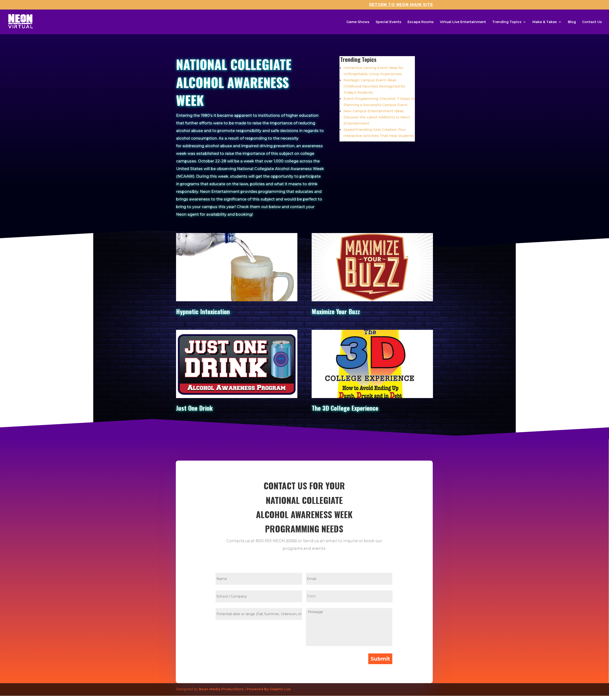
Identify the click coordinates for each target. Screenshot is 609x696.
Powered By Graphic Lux (269, 689)
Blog (572, 22)
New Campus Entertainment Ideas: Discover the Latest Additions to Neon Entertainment (377, 117)
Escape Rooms (421, 22)
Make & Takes (544, 22)
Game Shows (357, 22)
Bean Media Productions (221, 689)
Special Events (388, 22)
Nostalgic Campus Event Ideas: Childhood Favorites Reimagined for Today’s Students (374, 86)
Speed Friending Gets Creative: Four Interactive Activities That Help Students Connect (379, 135)
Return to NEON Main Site (401, 5)
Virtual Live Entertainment (463, 22)
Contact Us (592, 22)
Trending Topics (506, 22)
